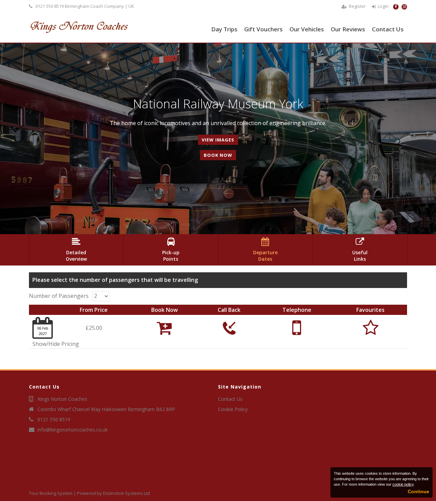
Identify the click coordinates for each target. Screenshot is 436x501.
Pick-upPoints (171, 250)
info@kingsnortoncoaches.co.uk (72, 429)
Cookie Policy (233, 409)
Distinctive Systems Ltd (126, 493)
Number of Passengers (59, 296)
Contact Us (388, 29)
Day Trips (224, 29)
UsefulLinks (360, 250)
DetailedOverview (76, 250)
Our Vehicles (307, 29)
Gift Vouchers (263, 29)
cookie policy (403, 484)
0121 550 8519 (49, 6)
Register (357, 6)
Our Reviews (348, 29)
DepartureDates (265, 250)
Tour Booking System (51, 493)
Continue (418, 491)
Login (383, 6)
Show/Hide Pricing (55, 344)
